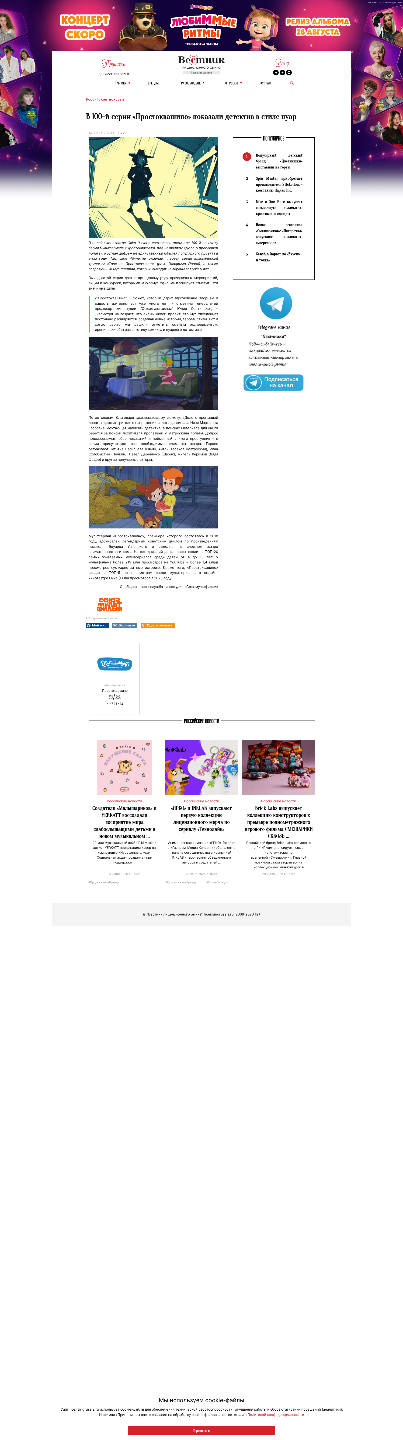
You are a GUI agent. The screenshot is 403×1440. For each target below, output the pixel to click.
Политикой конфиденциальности (275, 1414)
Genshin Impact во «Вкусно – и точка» (279, 257)
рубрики (121, 83)
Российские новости (105, 99)
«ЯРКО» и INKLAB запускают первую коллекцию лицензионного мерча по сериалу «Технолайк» (201, 818)
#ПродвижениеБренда (101, 618)
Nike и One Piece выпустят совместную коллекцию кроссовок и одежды (279, 207)
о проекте (231, 83)
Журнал (265, 83)
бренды (153, 83)
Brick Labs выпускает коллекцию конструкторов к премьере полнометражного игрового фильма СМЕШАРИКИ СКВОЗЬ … (279, 822)
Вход (282, 62)
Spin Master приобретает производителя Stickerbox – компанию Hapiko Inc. (279, 184)
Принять (201, 1430)
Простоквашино (115, 690)
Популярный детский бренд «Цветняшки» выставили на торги (279, 161)
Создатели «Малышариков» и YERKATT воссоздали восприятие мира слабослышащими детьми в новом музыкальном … (124, 822)
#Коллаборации (217, 882)
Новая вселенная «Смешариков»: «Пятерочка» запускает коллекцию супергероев (279, 234)
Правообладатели (192, 83)
